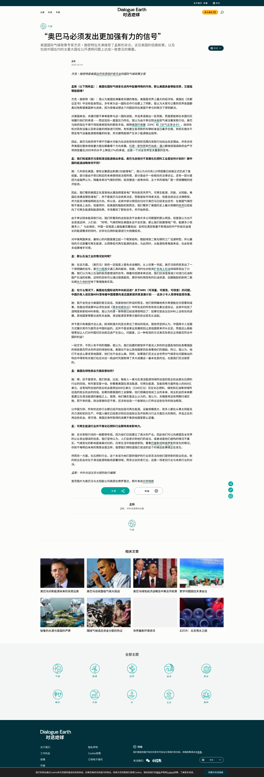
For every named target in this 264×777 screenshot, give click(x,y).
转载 (206, 3)
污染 (94, 702)
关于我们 (198, 3)
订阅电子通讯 (95, 759)
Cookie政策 (94, 753)
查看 (199, 751)
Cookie (170, 772)
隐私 (158, 772)
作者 (42, 765)
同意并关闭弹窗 (215, 772)
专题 (58, 12)
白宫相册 (148, 481)
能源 (94, 676)
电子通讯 (208, 12)
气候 (57, 676)
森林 (206, 702)
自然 (132, 676)
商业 (206, 676)
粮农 (57, 702)
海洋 (169, 676)
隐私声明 (93, 747)
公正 (169, 702)
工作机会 (45, 753)
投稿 (42, 759)
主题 (42, 12)
